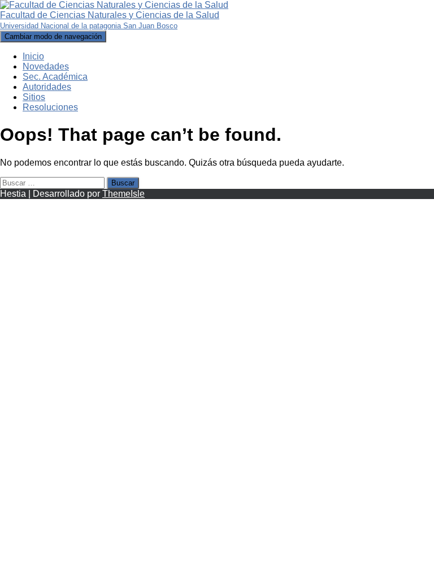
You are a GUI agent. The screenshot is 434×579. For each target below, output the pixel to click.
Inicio (33, 56)
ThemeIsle (123, 193)
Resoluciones (50, 107)
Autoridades (47, 87)
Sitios (34, 97)
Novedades (46, 66)
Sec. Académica (55, 76)
